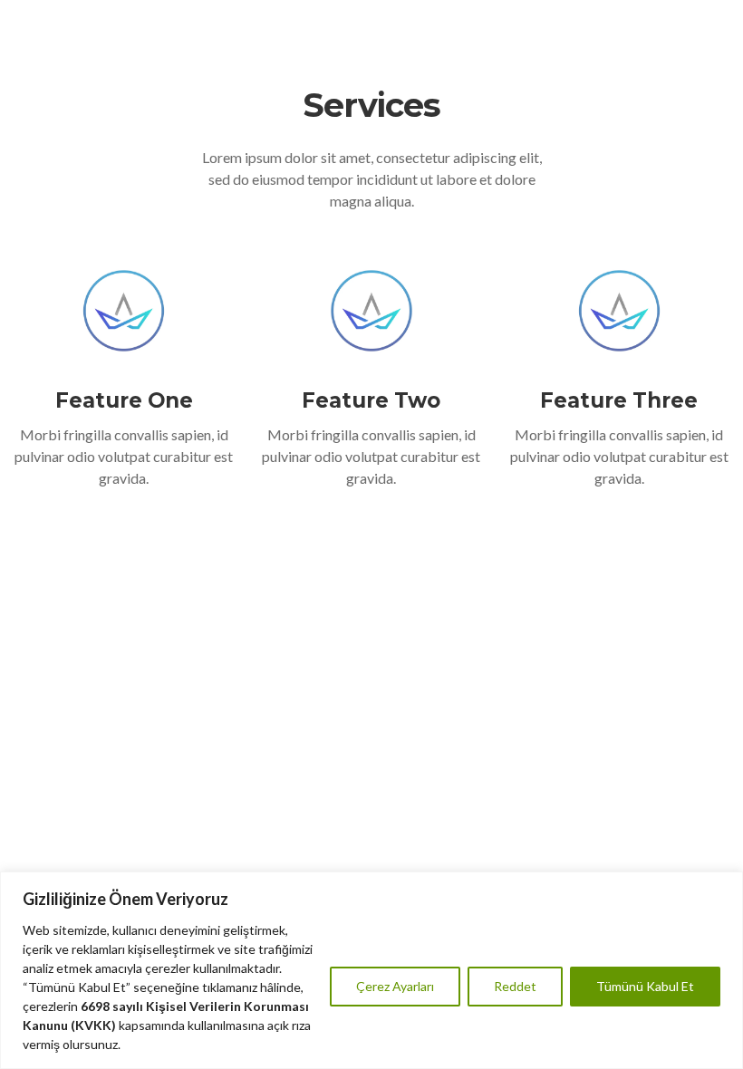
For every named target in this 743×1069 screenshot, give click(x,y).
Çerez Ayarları (395, 986)
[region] (371, 970)
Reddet (515, 986)
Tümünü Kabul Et (645, 986)
